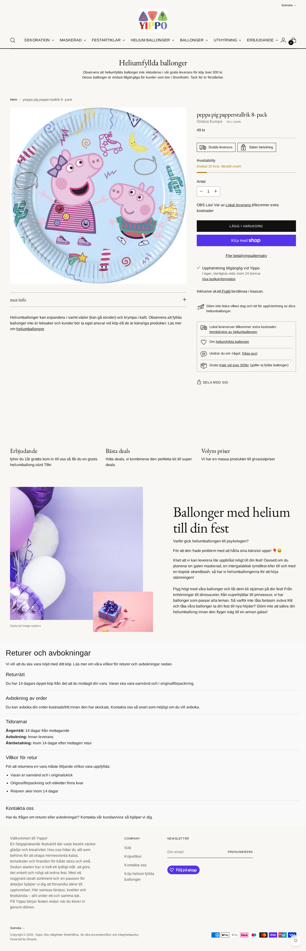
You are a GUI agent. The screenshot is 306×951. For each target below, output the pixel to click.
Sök (127, 848)
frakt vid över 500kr (234, 365)
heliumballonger (30, 329)
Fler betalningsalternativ (246, 256)
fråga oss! (249, 353)
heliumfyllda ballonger (232, 342)
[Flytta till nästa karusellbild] (292, 421)
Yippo (39, 934)
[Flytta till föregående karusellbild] (281, 421)
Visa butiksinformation (219, 279)
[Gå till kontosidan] (283, 40)
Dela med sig (215, 382)
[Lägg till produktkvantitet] (215, 191)
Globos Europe (210, 121)
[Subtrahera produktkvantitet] (201, 191)
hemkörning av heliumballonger (233, 332)
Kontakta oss (135, 865)
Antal (201, 181)
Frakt (226, 291)
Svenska (287, 5)
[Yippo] (153, 20)
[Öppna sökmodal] (12, 40)
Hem (13, 99)
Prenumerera (240, 852)
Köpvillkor (133, 856)
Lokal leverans (239, 205)
